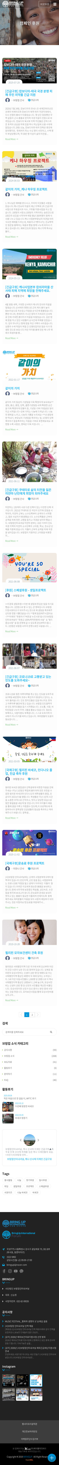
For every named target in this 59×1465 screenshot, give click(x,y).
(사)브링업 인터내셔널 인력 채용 (19, 1325)
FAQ (6, 1079)
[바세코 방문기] (8, 1118)
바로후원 (44, 4)
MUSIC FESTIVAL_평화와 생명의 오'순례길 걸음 (26, 1321)
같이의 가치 (12, 388)
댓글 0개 (35, 99)
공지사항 (8, 1049)
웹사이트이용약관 (29, 1423)
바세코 (35, 1192)
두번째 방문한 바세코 (24, 1106)
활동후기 (8, 1067)
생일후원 (17, 1186)
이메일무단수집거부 (29, 1438)
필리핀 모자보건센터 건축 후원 (24, 953)
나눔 (19, 1180)
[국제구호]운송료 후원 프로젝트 (24, 863)
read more (11, 138)
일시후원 (43, 1180)
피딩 (6, 1186)
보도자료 (8, 1061)
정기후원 (30, 1180)
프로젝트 (30, 1186)
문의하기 (8, 1073)
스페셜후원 (44, 1186)
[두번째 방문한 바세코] (8, 1106)
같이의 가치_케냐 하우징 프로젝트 (26, 189)
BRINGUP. (28, 1456)
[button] (21, 1140)
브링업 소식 (9, 1055)
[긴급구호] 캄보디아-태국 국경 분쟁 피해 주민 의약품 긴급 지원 (28, 93)
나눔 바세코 (22, 1192)
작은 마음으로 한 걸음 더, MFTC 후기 (20, 1098)
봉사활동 (8, 1180)
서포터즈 (8, 1192)
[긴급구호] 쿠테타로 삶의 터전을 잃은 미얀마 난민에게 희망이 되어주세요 (28, 492)
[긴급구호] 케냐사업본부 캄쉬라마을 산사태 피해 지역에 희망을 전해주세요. (29, 289)
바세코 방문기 (21, 1117)
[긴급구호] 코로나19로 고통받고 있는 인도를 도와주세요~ (28, 678)
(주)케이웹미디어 (37, 1448)
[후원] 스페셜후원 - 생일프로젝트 (25, 590)
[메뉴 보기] (52, 1458)
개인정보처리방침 (29, 1431)
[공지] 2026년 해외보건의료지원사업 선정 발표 (25, 1336)
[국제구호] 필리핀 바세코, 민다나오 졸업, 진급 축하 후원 (28, 772)
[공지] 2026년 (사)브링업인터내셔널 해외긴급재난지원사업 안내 (30, 1349)
